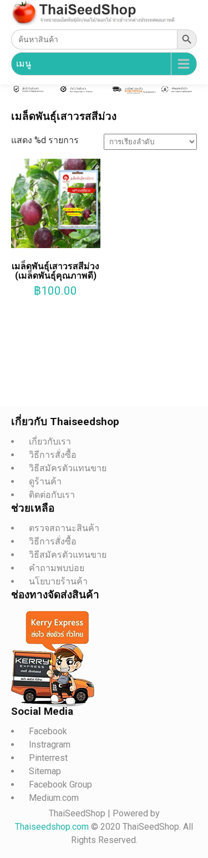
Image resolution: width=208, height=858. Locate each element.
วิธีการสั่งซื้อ (53, 455)
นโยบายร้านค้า (58, 581)
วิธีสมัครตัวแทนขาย (67, 468)
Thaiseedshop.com (53, 826)
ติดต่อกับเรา (52, 494)
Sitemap (45, 771)
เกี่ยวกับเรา (50, 441)
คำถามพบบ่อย (56, 568)
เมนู (23, 63)
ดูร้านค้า (45, 481)
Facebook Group (60, 784)
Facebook (48, 731)
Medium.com (54, 798)
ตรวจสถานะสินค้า (64, 528)
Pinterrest (48, 758)
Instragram (49, 744)
